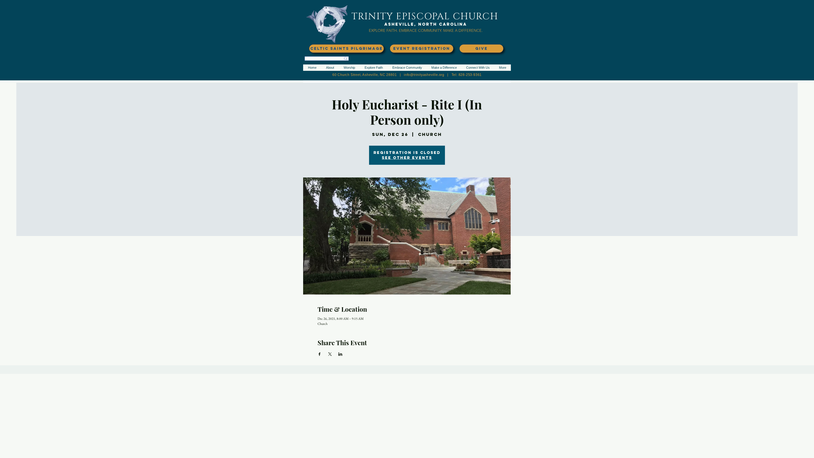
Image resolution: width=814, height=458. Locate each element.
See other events (407, 157)
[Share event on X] (330, 354)
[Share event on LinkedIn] (340, 354)
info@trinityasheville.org (424, 75)
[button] (330, 67)
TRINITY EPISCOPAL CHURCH (424, 16)
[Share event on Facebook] (320, 354)
